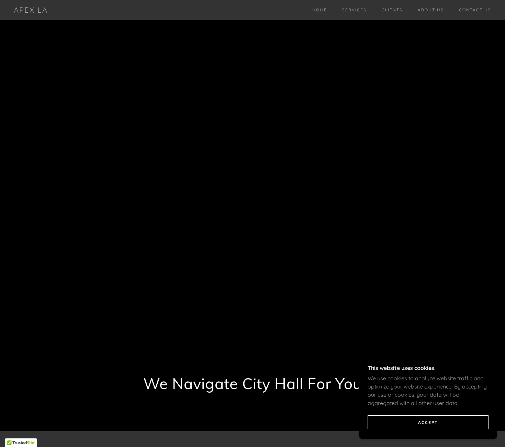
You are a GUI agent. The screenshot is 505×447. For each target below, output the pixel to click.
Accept (428, 422)
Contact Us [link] (475, 9)
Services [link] (354, 9)
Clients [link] (392, 9)
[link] (31, 10)
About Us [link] (431, 9)
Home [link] (319, 9)
